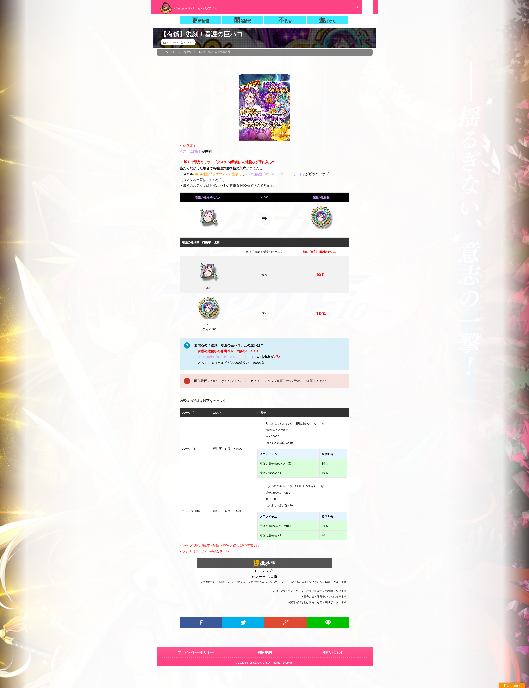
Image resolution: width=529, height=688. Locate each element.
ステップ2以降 (266, 576)
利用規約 (264, 652)
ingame (187, 42)
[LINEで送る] (328, 622)
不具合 (285, 20)
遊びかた (327, 20)
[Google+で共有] (285, 622)
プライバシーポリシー (196, 652)
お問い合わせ (333, 652)
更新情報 (200, 20)
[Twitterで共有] (243, 622)
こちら (211, 179)
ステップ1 (266, 570)
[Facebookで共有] (201, 622)
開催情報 (242, 20)
